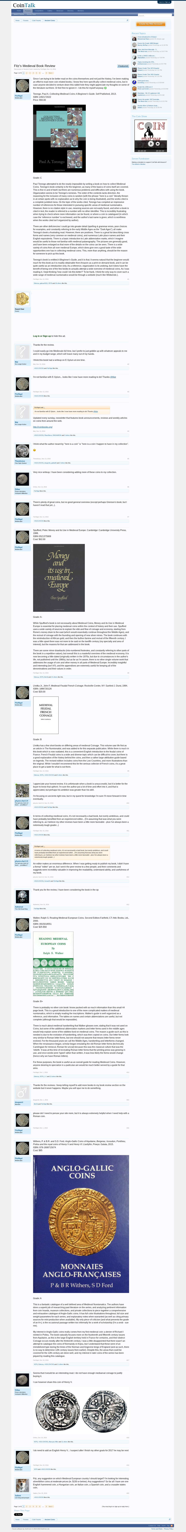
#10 (128, 803)
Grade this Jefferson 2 (145, 87)
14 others (54, 677)
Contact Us (152, 1525)
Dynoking (141, 82)
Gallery (50, 11)
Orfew (17, 489)
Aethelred (19, 907)
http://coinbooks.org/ (42, 427)
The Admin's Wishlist (138, 164)
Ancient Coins (28, 69)
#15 (128, 1100)
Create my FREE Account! (151, 24)
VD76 (50, 283)
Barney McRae (143, 45)
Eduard (140, 70)
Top (168, 1525)
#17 (128, 1360)
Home (19, 11)
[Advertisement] (71, 45)
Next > (51, 73)
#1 (128, 279)
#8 (128, 673)
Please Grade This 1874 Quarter (148, 68)
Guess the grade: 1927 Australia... (149, 99)
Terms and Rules (157, 1529)
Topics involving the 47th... (146, 62)
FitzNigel (43, 69)
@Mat (113, 377)
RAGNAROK (57, 435)
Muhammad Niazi (143, 39)
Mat (16, 362)
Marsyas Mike (53, 1442)
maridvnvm (141, 95)
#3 (128, 392)
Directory (70, 11)
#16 (128, 1128)
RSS (172, 1526)
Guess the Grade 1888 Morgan (148, 43)
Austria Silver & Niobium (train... (148, 105)
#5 (128, 459)
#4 (128, 431)
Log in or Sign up (164, 2)
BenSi (46, 677)
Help (158, 1525)
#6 (128, 487)
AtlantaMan (141, 57)
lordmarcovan (142, 64)
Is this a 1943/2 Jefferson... (147, 56)
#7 (128, 517)
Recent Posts (31, 14)
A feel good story (143, 80)
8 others (60, 775)
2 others (62, 463)
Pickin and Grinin (143, 89)
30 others (58, 283)
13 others (53, 1076)
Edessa (36, 283)
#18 (128, 1437)
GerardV (47, 881)
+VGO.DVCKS (39, 368)
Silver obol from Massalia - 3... (148, 49)
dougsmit (47, 463)
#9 (128, 771)
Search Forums (19, 14)
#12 (128, 877)
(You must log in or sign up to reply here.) (115, 1506)
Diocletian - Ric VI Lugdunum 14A (149, 93)
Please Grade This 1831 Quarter (148, 74)
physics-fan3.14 (21, 801)
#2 (128, 364)
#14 (128, 1072)
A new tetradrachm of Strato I (147, 37)
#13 (128, 904)
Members (81, 11)
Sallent (18, 1496)
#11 (128, 831)
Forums (28, 11)
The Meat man (142, 51)
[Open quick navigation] (127, 20)
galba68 (53, 463)
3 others (67, 435)
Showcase (59, 11)
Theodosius (20, 461)
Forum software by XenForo (31, 1529)
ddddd (140, 107)
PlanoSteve (48, 435)
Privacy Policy (168, 1529)
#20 (128, 1493)
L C (45, 1076)
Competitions (39, 11)
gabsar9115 (44, 283)
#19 (128, 1465)
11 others (60, 1364)
